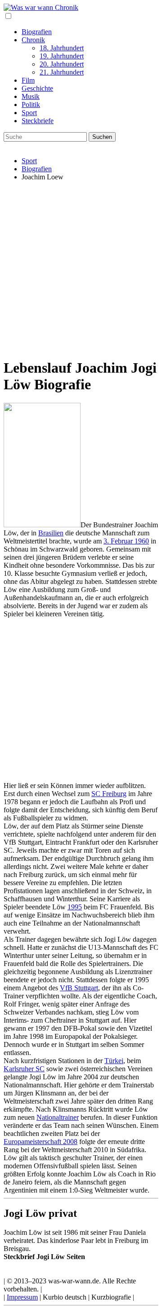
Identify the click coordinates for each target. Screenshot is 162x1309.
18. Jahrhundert (62, 48)
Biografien (37, 32)
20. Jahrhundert (62, 64)
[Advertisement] (81, 269)
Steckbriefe (38, 121)
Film (28, 80)
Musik (31, 96)
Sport (29, 112)
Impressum (22, 1297)
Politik (31, 104)
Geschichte (37, 88)
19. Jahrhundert (62, 56)
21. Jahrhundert (62, 72)
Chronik (33, 40)
